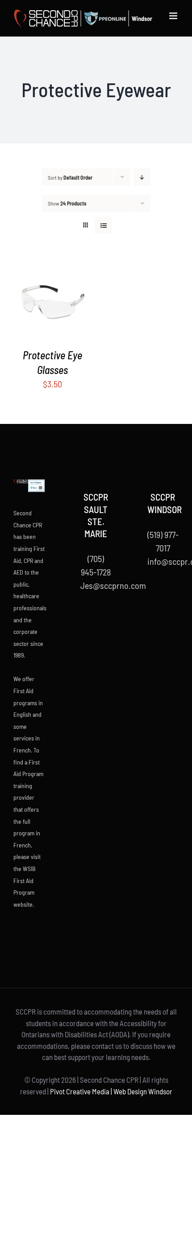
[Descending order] (142, 177)
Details (59, 302)
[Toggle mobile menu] (174, 16)
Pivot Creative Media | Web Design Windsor (111, 1091)
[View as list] (103, 225)
